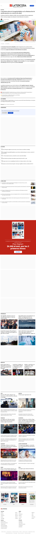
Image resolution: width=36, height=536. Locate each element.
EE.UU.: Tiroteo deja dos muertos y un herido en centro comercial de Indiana (8, 469)
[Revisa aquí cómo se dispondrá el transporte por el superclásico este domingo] (6, 372)
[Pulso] (14, 503)
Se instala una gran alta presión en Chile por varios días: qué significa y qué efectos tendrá (9, 332)
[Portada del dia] (18, 238)
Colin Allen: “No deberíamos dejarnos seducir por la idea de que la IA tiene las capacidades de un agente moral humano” (9, 440)
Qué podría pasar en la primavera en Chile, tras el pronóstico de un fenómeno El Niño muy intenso (27, 317)
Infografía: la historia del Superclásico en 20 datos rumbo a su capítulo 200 (27, 436)
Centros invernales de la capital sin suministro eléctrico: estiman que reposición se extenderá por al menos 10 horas (16, 202)
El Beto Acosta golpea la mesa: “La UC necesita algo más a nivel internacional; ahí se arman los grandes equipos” (26, 440)
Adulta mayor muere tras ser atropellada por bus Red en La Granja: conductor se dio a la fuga (16, 161)
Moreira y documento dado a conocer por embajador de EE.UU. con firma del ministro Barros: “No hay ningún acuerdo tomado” (16, 195)
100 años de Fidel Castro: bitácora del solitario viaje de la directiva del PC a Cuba (14, 158)
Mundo (2, 467)
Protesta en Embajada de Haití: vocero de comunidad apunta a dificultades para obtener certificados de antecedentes (15, 191)
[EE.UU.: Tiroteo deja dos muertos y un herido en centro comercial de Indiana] (9, 476)
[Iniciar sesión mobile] (34, 5)
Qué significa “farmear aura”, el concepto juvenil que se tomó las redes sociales (8, 317)
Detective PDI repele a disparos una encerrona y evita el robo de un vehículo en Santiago (15, 149)
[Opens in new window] (23, 503)
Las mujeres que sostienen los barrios (26, 468)
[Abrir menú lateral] (1, 5)
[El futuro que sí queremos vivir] (27, 403)
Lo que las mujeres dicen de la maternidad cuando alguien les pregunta (27, 483)
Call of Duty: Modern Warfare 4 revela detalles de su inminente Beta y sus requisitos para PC (9, 464)
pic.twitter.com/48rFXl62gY (16, 95)
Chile (2, 393)
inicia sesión (4, 112)
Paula (20, 467)
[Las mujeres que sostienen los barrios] (27, 476)
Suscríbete (10, 112)
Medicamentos (12, 104)
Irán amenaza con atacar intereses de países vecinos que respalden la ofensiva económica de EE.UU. (9, 483)
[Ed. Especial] (32, 503)
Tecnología (3, 443)
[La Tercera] (5, 503)
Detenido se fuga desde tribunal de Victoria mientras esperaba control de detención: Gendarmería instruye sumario (16, 187)
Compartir (3, 43)
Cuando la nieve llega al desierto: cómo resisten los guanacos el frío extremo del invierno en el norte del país (15, 198)
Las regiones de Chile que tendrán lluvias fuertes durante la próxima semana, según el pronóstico (8, 420)
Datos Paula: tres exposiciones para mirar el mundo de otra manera (26, 487)
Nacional (2, 9)
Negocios (20, 393)
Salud (5, 104)
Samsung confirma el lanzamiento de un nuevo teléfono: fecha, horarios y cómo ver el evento (8, 461)
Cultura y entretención (23, 443)
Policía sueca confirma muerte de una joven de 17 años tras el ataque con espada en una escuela (9, 487)
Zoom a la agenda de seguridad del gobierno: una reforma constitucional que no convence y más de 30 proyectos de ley (17, 153)
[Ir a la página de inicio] (18, 5)
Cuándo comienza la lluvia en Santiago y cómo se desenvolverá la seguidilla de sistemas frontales (9, 436)
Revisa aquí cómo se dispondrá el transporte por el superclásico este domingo (6, 366)
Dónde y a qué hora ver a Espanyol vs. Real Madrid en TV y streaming (29, 366)
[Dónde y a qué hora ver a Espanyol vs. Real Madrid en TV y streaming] (29, 372)
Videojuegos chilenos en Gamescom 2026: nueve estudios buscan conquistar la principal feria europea (9, 446)
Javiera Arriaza (6, 19)
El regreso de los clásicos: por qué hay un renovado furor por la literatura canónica (25, 461)
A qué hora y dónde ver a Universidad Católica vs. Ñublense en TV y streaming (18, 366)
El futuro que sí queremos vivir (25, 394)
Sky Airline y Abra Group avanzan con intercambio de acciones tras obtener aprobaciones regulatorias (27, 410)
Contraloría (7, 104)
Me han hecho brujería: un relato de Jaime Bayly (26, 463)
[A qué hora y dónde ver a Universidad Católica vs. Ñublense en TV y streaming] (18, 372)
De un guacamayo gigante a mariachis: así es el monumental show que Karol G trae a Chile (27, 446)
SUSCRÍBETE (18, 252)
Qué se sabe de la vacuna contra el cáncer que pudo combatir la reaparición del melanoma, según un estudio (27, 332)
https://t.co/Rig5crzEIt (8, 95)
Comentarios (7, 43)
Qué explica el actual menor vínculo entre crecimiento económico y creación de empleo (26, 415)
